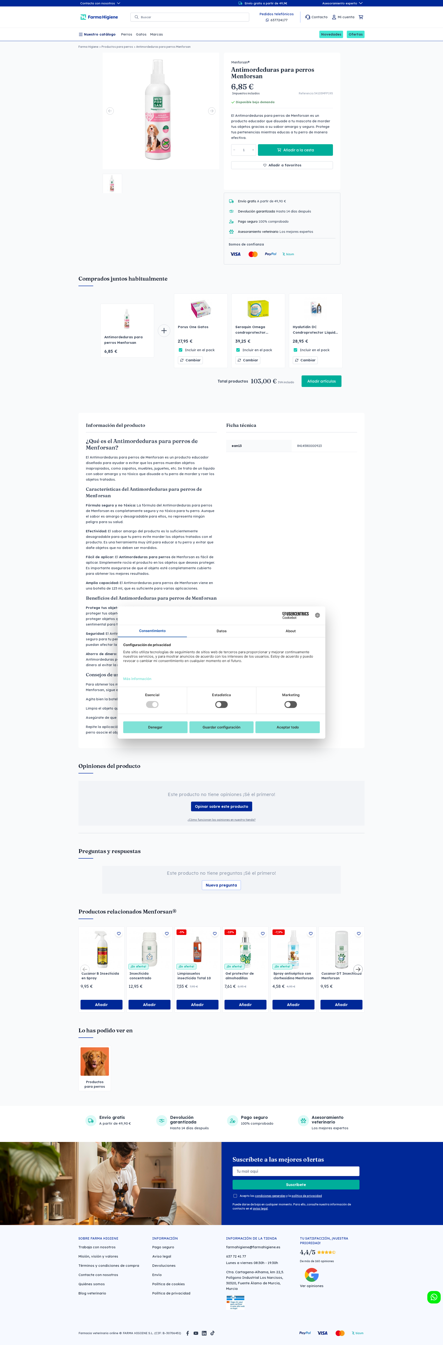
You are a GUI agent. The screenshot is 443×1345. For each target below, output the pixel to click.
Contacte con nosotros (98, 1275)
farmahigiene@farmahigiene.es (253, 1247)
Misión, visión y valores (98, 1256)
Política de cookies (168, 1284)
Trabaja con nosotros (97, 1247)
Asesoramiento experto (339, 3)
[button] (112, 183)
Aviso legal (161, 1256)
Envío (157, 1275)
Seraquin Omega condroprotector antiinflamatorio (250, 332)
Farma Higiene (88, 46)
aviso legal (260, 1208)
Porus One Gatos (193, 327)
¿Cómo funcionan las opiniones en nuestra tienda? (222, 819)
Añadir (101, 1004)
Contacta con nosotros (97, 3)
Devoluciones (164, 1265)
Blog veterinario (92, 1293)
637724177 (278, 20)
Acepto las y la (281, 1196)
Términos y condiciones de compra (108, 1265)
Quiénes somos (91, 1284)
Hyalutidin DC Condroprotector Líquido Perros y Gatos (315, 332)
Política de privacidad (171, 1293)
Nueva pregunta (221, 885)
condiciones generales (270, 1196)
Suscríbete (296, 1184)
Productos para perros (117, 46)
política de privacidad (307, 1196)
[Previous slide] (110, 111)
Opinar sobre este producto (221, 806)
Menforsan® (240, 62)
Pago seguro (163, 1247)
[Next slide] (212, 111)
